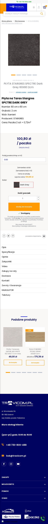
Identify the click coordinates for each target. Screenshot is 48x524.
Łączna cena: (20, 177)
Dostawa (6, 275)
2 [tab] (13, 372)
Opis (4, 247)
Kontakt (5, 280)
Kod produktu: (18, 80)
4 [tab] (24, 372)
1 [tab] (8, 372)
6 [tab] (35, 372)
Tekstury (6, 295)
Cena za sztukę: (24, 174)
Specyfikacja (8, 252)
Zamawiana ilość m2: (24, 171)
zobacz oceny (21, 92)
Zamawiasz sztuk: (24, 167)
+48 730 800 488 (24, 2)
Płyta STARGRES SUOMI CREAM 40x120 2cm (35, 351)
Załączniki (6, 261)
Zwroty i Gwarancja (11, 285)
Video (4, 266)
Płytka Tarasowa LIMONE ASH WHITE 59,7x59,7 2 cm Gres (13, 351)
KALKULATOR (8, 290)
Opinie (5, 256)
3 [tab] (19, 372)
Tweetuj (8, 235)
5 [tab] (29, 372)
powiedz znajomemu (35, 236)
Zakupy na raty (9, 271)
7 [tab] (40, 372)
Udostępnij (4, 235)
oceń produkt (32, 92)
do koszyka (13, 362)
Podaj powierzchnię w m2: (12, 155)
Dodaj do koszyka (24, 206)
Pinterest (13, 235)
